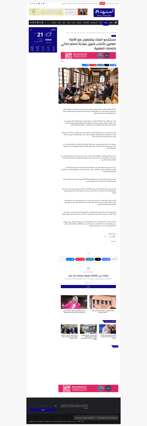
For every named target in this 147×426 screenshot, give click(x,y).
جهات (73, 22)
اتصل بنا (63, 421)
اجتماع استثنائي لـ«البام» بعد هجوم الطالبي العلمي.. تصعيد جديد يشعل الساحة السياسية (69, 336)
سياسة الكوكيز (32, 421)
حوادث (68, 22)
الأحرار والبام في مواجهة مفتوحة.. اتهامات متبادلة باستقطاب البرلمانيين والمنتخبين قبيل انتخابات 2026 (89, 337)
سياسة (105, 22)
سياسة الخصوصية (48, 421)
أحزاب (59, 22)
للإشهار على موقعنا (57, 421)
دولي (64, 22)
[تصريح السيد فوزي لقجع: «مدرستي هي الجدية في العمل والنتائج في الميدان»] (107, 329)
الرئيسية (113, 32)
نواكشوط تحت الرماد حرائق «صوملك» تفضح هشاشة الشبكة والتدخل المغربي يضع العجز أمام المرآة (77, 3)
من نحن (73, 421)
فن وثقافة (79, 22)
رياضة (100, 22)
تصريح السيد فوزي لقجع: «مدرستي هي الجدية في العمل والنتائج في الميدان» (108, 336)
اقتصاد (110, 22)
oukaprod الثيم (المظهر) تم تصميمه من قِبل (84, 417)
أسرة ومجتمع (94, 22)
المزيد (54, 22)
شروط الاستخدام (39, 421)
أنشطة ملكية (86, 22)
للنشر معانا (69, 421)
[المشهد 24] (104, 12)
